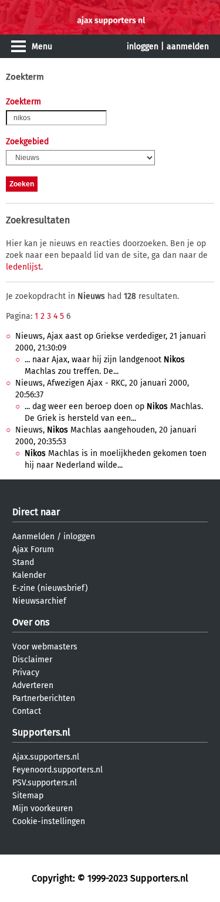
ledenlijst (23, 267)
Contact (26, 711)
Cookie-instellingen (48, 821)
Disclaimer (32, 660)
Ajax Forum (33, 549)
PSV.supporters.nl (44, 783)
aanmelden (188, 47)
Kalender (29, 575)
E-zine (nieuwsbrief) (50, 588)
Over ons (30, 622)
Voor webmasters (44, 647)
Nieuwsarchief (39, 601)
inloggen (142, 47)
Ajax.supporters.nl (45, 757)
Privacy (25, 673)
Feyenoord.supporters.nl (57, 770)
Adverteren (32, 685)
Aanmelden (33, 537)
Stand (23, 562)
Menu (42, 47)
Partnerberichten (43, 698)
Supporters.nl (41, 732)
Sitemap (27, 796)
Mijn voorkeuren (42, 808)
